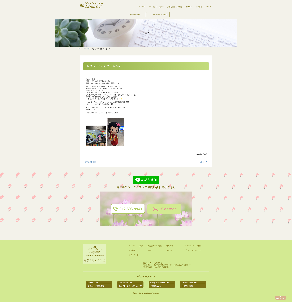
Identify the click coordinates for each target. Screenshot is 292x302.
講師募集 (199, 7)
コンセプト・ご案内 (156, 7)
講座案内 (189, 7)
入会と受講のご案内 (174, 7)
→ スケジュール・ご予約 (158, 15)
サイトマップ (133, 255)
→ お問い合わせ (134, 15)
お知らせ (169, 250)
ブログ (208, 7)
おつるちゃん (202, 162)
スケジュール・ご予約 (193, 246)
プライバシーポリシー (193, 250)
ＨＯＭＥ (142, 7)
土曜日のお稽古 (90, 162)
